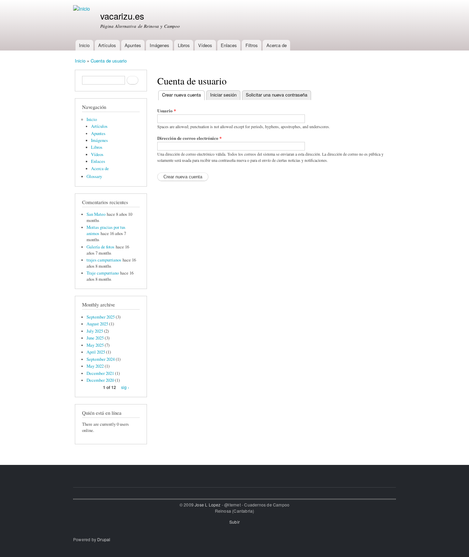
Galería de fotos (100, 247)
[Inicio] (82, 9)
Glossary (94, 176)
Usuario (166, 110)
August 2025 (97, 324)
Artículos (107, 45)
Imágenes (159, 45)
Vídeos (205, 45)
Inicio (84, 45)
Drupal (103, 539)
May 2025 (95, 345)
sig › (125, 387)
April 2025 (96, 352)
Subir (234, 522)
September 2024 (101, 359)
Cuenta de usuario (109, 60)
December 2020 (100, 380)
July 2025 (95, 331)
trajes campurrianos (104, 260)
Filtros (251, 45)
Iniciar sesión (223, 94)
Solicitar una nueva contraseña (276, 94)
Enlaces (229, 45)
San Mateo (96, 214)
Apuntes (133, 45)
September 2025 (101, 317)
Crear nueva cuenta (183, 94)
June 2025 (95, 338)
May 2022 (95, 366)
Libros (184, 45)
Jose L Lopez (207, 505)
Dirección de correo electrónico (189, 138)
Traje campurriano (103, 273)
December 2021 (100, 373)
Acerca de (276, 45)
